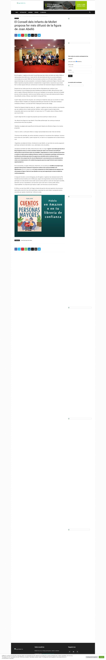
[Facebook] (15, 35)
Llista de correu (72, 61)
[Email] (32, 35)
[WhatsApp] (25, 35)
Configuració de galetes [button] (91, 657)
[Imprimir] (35, 35)
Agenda (30, 12)
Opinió (36, 12)
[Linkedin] (29, 35)
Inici (17, 12)
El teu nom (70, 64)
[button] (90, 12)
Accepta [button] (101, 657)
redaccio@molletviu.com (48, 653)
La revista (43, 12)
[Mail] (73, 651)
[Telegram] (39, 35)
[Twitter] (19, 35)
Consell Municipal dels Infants (26, 240)
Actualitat (23, 12)
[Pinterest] (22, 35)
